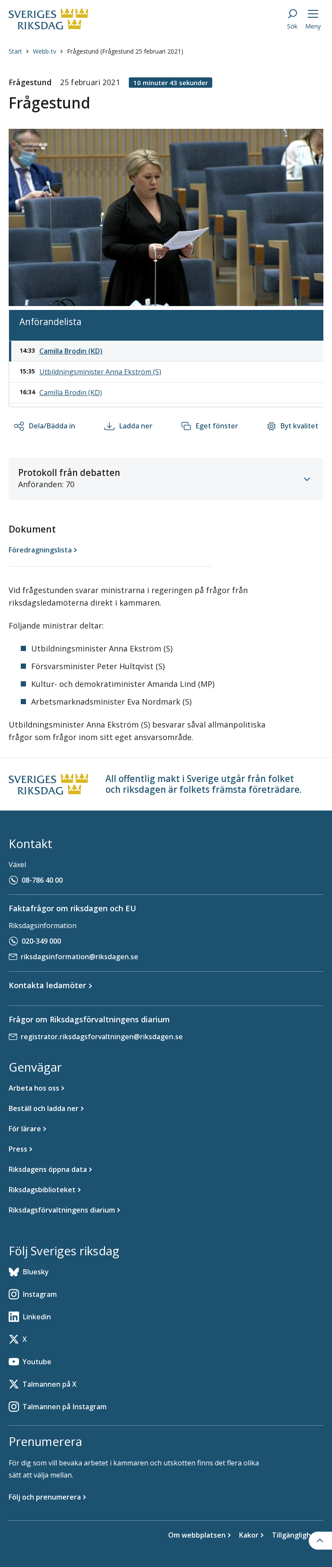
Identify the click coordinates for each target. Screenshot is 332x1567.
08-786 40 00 (42, 880)
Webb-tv (44, 51)
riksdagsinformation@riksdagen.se (79, 956)
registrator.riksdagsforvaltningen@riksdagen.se (102, 1036)
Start (15, 51)
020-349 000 (41, 941)
